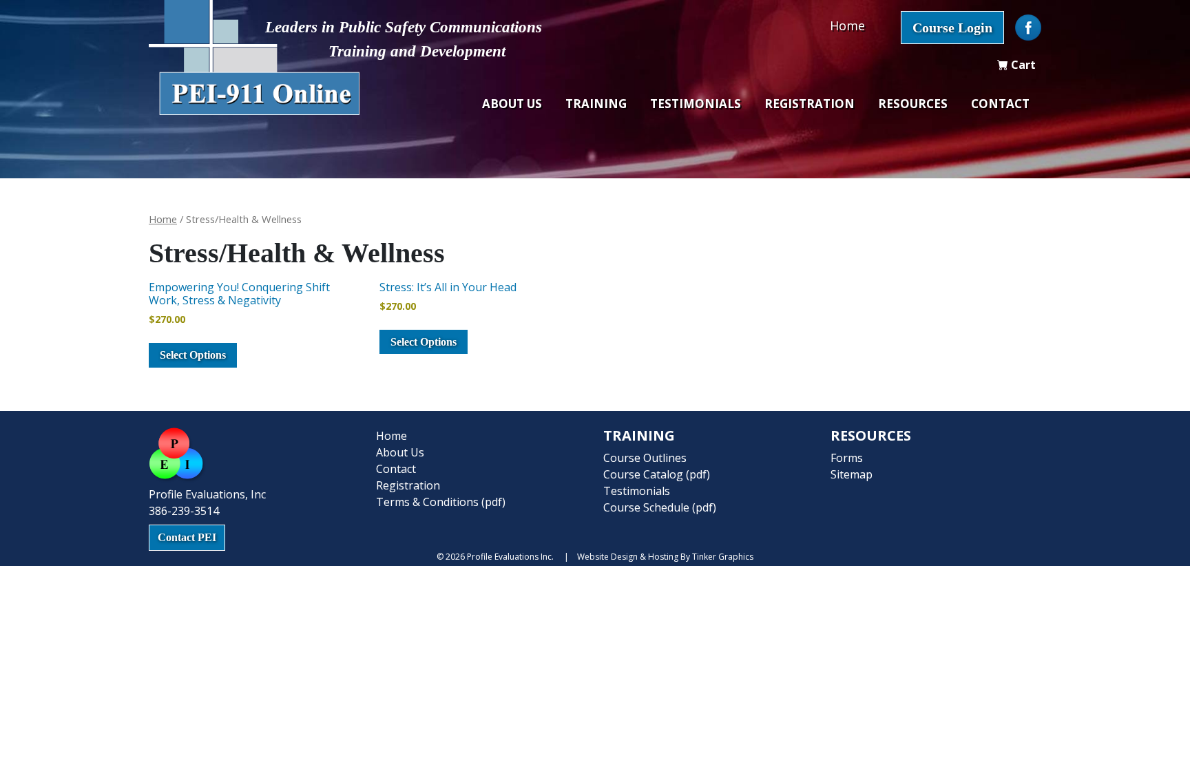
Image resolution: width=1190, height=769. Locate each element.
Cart (1022, 64)
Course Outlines (645, 457)
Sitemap (852, 474)
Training (596, 104)
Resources (913, 104)
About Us (512, 104)
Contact (1000, 104)
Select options (193, 355)
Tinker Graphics (722, 556)
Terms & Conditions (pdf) (440, 501)
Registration (809, 104)
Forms (847, 457)
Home (847, 25)
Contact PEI (187, 537)
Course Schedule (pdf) (659, 507)
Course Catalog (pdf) (656, 474)
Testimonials (695, 104)
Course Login (952, 27)
